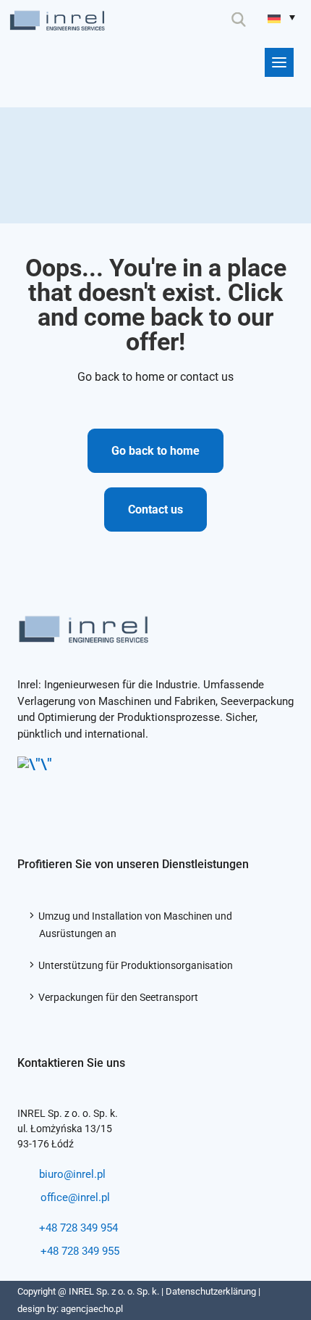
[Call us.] (175, 19)
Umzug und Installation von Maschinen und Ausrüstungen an (135, 924)
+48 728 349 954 (78, 1227)
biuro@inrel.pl (72, 1174)
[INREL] (57, 17)
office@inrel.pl (75, 1197)
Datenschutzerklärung (211, 1291)
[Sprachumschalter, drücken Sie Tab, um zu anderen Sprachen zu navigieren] (281, 17)
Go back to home (155, 451)
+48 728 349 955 (80, 1251)
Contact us (155, 509)
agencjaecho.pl (92, 1308)
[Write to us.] (208, 19)
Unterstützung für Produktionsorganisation (136, 965)
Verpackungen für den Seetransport (118, 997)
